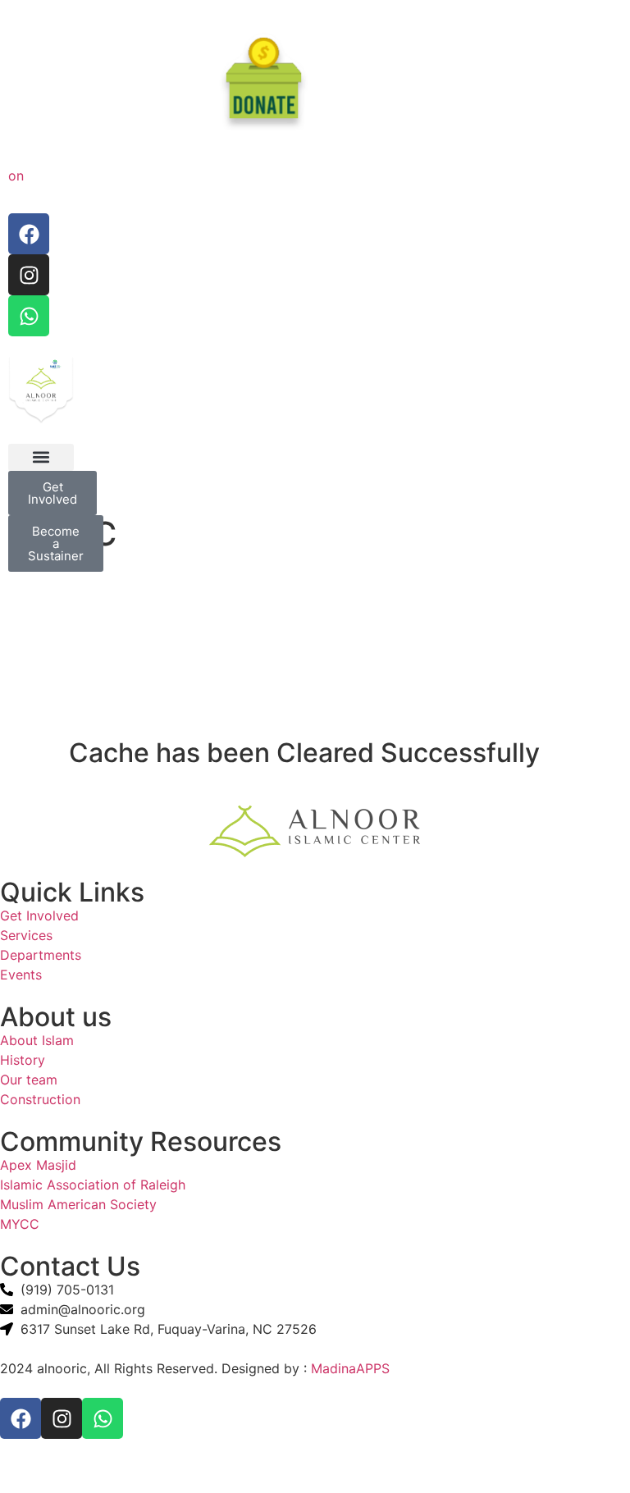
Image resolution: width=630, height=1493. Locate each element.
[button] (41, 457)
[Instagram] (28, 274)
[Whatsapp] (28, 315)
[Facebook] (28, 233)
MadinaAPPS (350, 1368)
